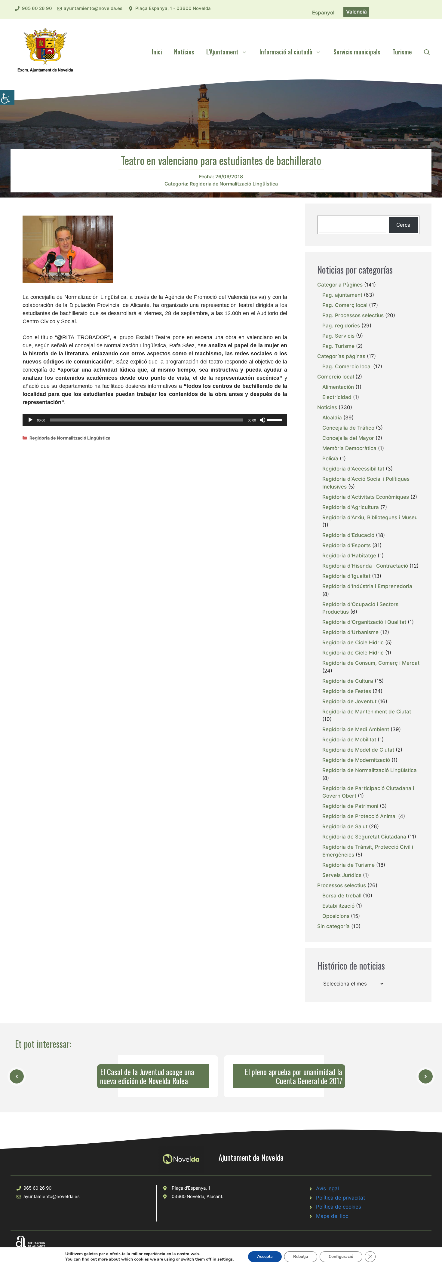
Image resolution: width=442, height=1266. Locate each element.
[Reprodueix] (30, 420)
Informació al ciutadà (285, 51)
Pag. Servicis (338, 336)
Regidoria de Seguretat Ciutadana (364, 837)
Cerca (403, 225)
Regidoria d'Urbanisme (350, 632)
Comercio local (335, 377)
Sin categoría (333, 926)
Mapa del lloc (332, 1216)
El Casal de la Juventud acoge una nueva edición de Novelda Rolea (147, 1076)
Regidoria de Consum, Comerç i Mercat (370, 663)
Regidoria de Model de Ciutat (358, 750)
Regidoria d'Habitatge (349, 556)
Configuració (341, 1256)
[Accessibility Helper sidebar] (7, 97)
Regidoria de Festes (346, 691)
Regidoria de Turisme (348, 865)
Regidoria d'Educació (348, 535)
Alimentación (338, 387)
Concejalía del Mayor (348, 438)
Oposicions (335, 916)
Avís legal (327, 1188)
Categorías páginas (341, 356)
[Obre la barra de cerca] (427, 52)
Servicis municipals (356, 51)
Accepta (265, 1256)
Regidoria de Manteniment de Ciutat (366, 712)
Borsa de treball (341, 896)
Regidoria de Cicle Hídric (353, 642)
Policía (330, 458)
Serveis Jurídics (341, 875)
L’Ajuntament (222, 51)
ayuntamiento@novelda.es (93, 8)
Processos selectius (341, 885)
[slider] (275, 419)
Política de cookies (338, 1207)
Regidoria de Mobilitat (349, 740)
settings (225, 1259)
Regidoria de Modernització (356, 760)
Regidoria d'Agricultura (350, 507)
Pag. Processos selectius (353, 315)
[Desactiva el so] (262, 420)
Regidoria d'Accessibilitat (353, 469)
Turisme (402, 51)
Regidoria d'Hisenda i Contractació (365, 566)
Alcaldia (332, 418)
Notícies (184, 51)
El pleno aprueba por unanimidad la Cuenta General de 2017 (293, 1076)
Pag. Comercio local (347, 366)
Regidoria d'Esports (346, 545)
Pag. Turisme (338, 346)
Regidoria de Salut (344, 826)
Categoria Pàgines (340, 285)
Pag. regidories (341, 326)
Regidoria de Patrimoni (350, 806)
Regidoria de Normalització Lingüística (234, 184)
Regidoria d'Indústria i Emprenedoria (367, 586)
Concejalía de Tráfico (348, 428)
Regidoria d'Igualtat (346, 576)
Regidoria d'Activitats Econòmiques (365, 497)
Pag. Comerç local (344, 305)
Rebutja (300, 1256)
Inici (157, 51)
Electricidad (336, 397)
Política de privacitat (340, 1198)
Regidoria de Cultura (347, 681)
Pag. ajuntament (342, 295)
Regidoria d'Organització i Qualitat (364, 622)
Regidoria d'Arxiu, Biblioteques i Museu (370, 517)
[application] (155, 420)
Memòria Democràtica (349, 448)
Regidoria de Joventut (349, 701)
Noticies (327, 407)
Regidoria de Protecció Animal (359, 816)
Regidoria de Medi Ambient (355, 729)
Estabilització (338, 906)
